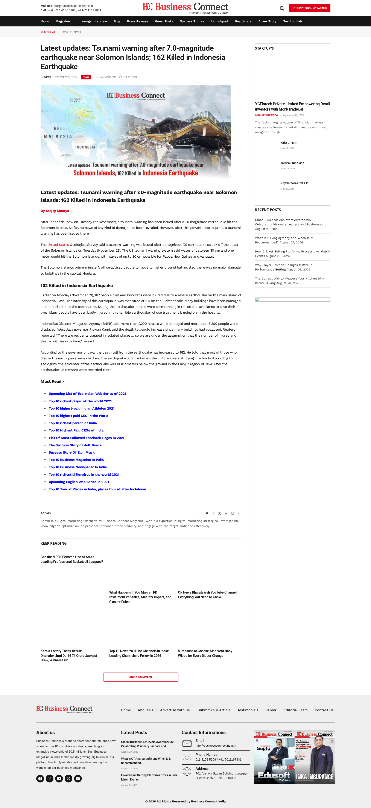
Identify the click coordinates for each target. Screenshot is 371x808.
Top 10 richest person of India (73, 423)
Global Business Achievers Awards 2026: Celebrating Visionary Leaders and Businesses (147, 744)
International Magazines (310, 8)
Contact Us (324, 710)
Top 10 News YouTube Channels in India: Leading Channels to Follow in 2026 (139, 653)
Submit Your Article (214, 710)
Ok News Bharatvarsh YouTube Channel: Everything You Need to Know (207, 594)
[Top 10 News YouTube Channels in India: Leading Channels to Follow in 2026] (140, 627)
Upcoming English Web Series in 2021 (79, 482)
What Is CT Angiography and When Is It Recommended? (146, 761)
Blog (117, 21)
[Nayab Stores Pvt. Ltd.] (266, 188)
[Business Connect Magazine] (185, 8)
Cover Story (267, 21)
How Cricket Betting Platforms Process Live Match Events (149, 777)
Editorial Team (296, 710)
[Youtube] (78, 778)
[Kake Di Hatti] (266, 147)
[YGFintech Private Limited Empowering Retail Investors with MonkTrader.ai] (292, 77)
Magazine (63, 21)
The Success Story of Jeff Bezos (75, 445)
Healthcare (243, 21)
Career (271, 710)
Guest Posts (164, 21)
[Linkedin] (59, 778)
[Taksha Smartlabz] (266, 167)
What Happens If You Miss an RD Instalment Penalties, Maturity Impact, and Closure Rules (140, 597)
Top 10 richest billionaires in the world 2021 (84, 474)
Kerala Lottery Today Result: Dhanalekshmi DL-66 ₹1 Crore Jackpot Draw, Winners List (69, 655)
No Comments (107, 77)
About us (145, 710)
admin (47, 77)
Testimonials (293, 21)
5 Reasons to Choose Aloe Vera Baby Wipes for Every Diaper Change (205, 653)
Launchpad (219, 21)
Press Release (137, 21)
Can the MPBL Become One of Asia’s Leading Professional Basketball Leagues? (72, 559)
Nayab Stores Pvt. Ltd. (294, 183)
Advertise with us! (175, 710)
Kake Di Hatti (288, 142)
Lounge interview (94, 21)
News (45, 21)
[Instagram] (49, 778)
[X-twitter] (68, 778)
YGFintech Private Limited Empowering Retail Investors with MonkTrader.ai (292, 106)
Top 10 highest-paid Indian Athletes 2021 (81, 408)
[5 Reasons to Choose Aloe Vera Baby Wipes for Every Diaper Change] (209, 627)
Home (126, 710)
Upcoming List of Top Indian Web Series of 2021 (87, 394)
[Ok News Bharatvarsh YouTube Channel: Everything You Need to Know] (209, 569)
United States (58, 245)
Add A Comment (141, 677)
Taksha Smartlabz (292, 163)
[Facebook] (40, 778)
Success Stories (192, 21)
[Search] (282, 8)
